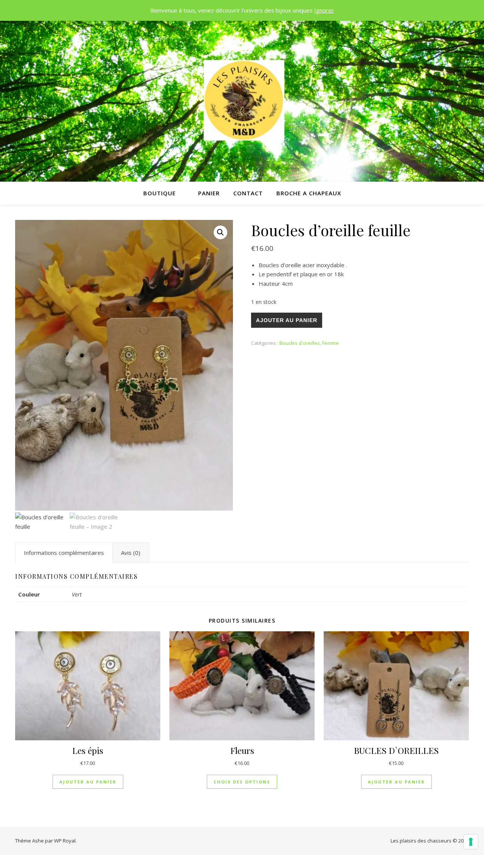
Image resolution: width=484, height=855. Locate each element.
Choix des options (242, 782)
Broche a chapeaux (308, 193)
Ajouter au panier (286, 320)
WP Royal (65, 840)
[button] (220, 232)
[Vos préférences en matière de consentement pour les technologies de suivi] (471, 842)
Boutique (159, 193)
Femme (330, 343)
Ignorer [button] (324, 10)
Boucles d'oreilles (299, 343)
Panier (209, 193)
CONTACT (248, 193)
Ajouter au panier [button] (87, 782)
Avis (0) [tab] (130, 552)
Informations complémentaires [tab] (64, 552)
